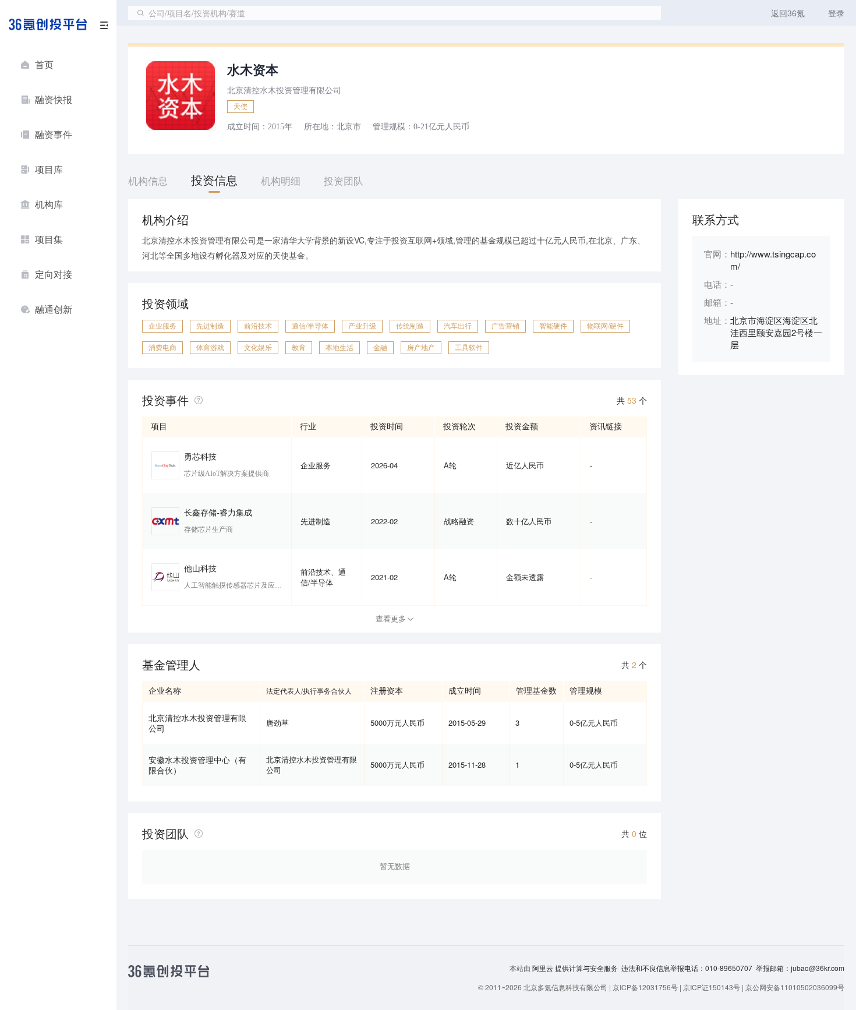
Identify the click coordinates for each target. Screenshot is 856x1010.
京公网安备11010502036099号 (794, 987)
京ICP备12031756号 (645, 987)
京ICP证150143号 (711, 987)
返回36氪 (788, 13)
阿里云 (543, 968)
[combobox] (394, 13)
